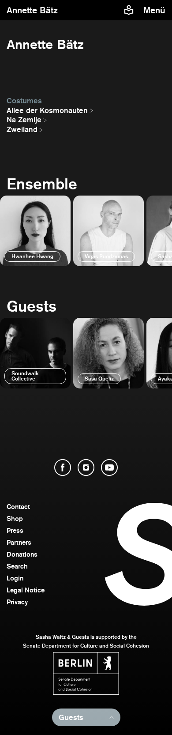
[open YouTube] (109, 467)
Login (15, 578)
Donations (22, 554)
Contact (18, 506)
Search (17, 566)
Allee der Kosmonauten (47, 110)
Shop (15, 518)
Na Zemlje (24, 119)
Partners (19, 542)
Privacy (17, 602)
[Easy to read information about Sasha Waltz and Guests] (129, 10)
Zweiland (22, 129)
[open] (35, 231)
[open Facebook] (62, 467)
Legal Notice (26, 590)
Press (15, 530)
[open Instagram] (86, 467)
